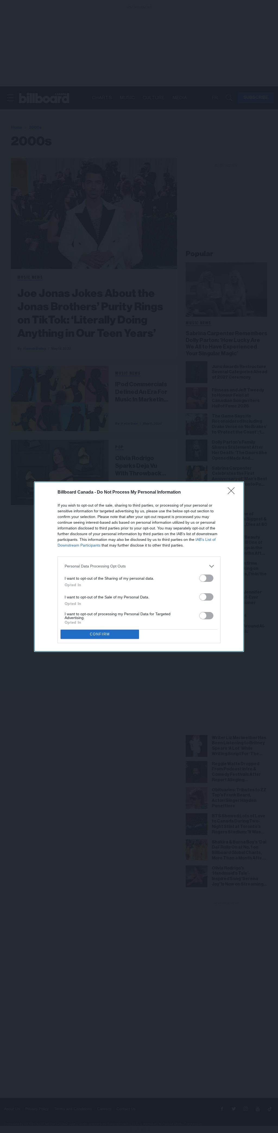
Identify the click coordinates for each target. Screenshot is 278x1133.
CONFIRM (100, 634)
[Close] (233, 492)
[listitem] (139, 566)
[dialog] (139, 566)
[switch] (206, 578)
